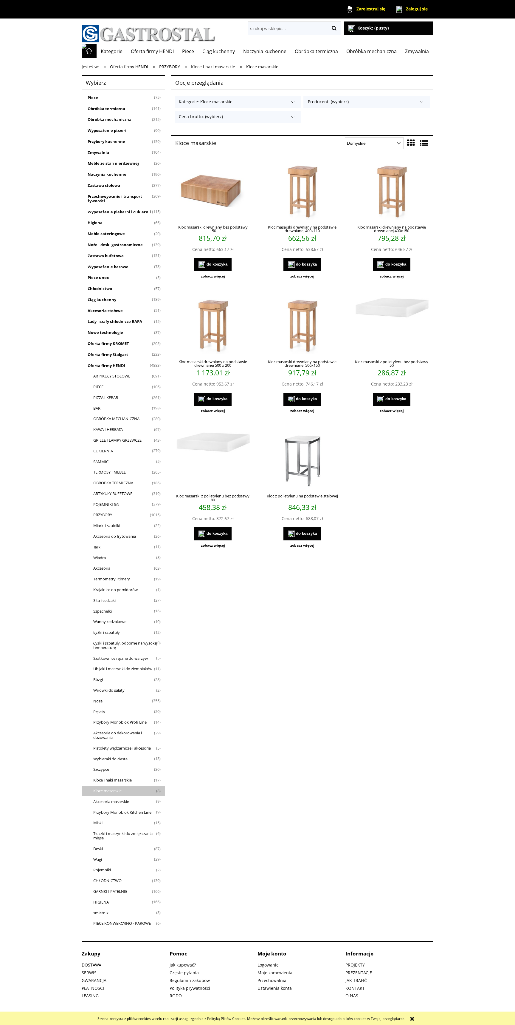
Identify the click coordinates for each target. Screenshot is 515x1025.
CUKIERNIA (103, 451)
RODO (176, 995)
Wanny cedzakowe (109, 621)
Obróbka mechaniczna (109, 119)
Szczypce (101, 769)
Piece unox (98, 277)
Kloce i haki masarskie (112, 780)
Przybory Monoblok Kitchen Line (122, 812)
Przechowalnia (272, 980)
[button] (213, 276)
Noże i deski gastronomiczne (115, 244)
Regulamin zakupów (190, 980)
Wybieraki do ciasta (110, 759)
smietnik (100, 912)
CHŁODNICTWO (107, 880)
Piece (93, 97)
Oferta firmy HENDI (106, 365)
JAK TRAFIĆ (356, 980)
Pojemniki (102, 870)
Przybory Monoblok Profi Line (120, 722)
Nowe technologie (105, 332)
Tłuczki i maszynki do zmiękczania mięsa (123, 836)
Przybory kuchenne (106, 141)
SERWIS (89, 972)
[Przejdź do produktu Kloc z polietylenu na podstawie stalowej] (302, 460)
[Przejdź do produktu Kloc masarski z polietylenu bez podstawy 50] (391, 326)
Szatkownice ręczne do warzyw (120, 658)
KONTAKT (355, 988)
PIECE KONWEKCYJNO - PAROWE (122, 923)
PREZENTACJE (358, 972)
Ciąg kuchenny (102, 299)
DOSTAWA (91, 965)
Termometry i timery (111, 579)
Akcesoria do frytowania (114, 536)
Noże (98, 701)
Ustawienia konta (275, 988)
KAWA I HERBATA (108, 429)
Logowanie (268, 965)
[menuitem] (112, 51)
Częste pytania (184, 972)
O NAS (351, 995)
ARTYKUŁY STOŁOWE (111, 376)
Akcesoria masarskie (111, 801)
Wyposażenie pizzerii (108, 130)
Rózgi (98, 679)
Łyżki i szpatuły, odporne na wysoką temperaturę (125, 645)
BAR (96, 408)
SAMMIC (100, 461)
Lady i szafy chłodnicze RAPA (115, 321)
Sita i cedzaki (104, 600)
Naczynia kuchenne (107, 174)
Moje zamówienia (275, 972)
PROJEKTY (355, 965)
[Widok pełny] (424, 142)
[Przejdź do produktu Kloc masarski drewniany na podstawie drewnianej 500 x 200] (213, 326)
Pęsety (99, 711)
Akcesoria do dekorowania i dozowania (117, 735)
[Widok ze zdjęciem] (411, 142)
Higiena (95, 222)
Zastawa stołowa (104, 185)
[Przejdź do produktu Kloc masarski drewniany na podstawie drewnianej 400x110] (302, 191)
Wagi (97, 859)
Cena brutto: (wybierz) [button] (201, 116)
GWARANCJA (94, 980)
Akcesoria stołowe (105, 310)
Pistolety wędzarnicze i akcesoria (122, 748)
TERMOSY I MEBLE (109, 472)
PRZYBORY (102, 514)
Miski (98, 822)
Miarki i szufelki (106, 525)
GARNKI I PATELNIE (110, 891)
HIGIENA (101, 902)
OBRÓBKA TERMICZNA (113, 482)
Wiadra (99, 557)
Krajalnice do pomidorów (115, 589)
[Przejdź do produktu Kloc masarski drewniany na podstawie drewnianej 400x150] (391, 191)
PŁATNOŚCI (93, 988)
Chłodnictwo (100, 288)
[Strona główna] (148, 31)
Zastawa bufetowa (106, 255)
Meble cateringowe (106, 233)
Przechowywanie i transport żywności (115, 199)
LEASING (90, 995)
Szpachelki (102, 611)
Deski (98, 848)
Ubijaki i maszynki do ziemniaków (122, 668)
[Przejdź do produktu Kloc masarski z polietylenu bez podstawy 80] (213, 460)
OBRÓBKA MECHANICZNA (116, 418)
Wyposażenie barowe (108, 266)
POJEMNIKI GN (106, 504)
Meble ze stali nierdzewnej (113, 163)
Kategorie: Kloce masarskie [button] (205, 101)
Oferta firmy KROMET (108, 343)
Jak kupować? (183, 965)
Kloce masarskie (107, 790)
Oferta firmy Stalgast (108, 354)
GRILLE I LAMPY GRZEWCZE (117, 440)
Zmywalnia (98, 152)
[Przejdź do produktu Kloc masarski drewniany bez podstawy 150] (213, 191)
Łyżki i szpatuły (106, 632)
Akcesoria (101, 568)
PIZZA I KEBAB (105, 397)
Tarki (97, 547)
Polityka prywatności (190, 988)
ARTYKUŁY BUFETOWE (112, 493)
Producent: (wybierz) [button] (328, 101)
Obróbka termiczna (106, 108)
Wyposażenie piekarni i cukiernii (119, 212)
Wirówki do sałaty (109, 690)
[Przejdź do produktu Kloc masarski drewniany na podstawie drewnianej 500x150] (302, 326)
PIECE (98, 386)
